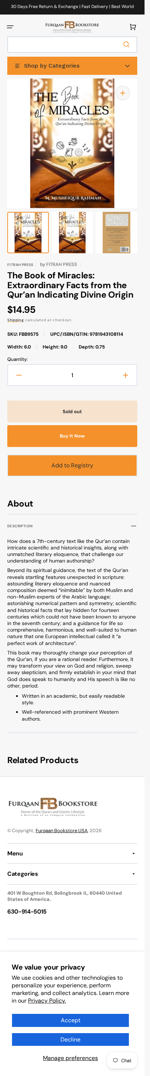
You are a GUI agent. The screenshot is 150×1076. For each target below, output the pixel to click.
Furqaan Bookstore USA (62, 830)
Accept (70, 1020)
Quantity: (17, 359)
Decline (70, 1039)
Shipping (15, 320)
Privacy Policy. (47, 1000)
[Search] (127, 44)
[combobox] (72, 44)
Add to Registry (72, 465)
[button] (10, 27)
